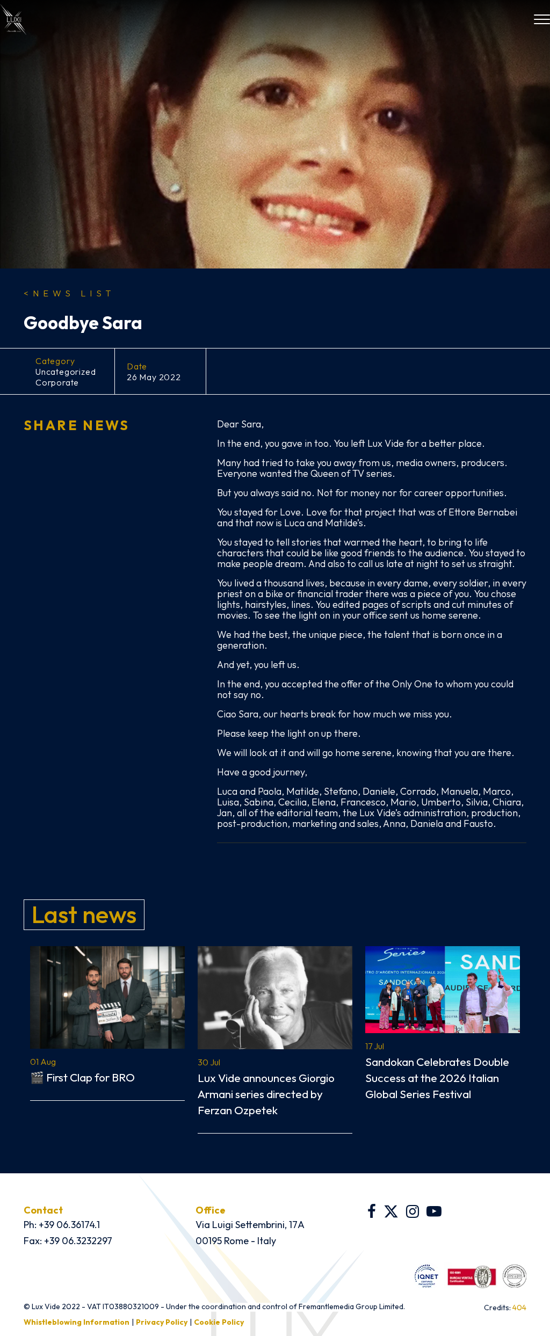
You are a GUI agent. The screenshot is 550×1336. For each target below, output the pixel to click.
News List (69, 293)
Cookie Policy (219, 1322)
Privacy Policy (161, 1322)
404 (519, 1307)
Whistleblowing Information (76, 1322)
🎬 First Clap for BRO (82, 1077)
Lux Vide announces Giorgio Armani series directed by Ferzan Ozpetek (266, 1094)
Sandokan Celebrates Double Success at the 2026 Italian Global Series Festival (437, 1078)
